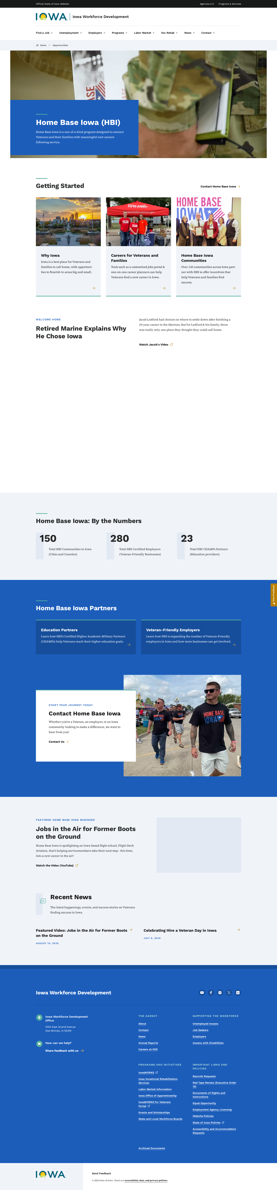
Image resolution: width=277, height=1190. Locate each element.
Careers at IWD (148, 1049)
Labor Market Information (155, 1089)
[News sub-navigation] (193, 33)
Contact (143, 1030)
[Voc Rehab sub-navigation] (176, 33)
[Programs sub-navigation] (126, 33)
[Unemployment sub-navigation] (81, 33)
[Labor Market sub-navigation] (153, 33)
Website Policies (203, 1116)
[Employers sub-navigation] (104, 33)
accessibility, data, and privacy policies (146, 1180)
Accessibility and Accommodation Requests (214, 1130)
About (142, 1023)
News (142, 1036)
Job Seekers (200, 1030)
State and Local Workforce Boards (160, 1118)
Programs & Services (230, 4)
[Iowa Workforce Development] (52, 17)
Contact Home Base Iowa (218, 186)
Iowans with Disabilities (208, 1042)
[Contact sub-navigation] (213, 33)
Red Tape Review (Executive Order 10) (214, 1084)
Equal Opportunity (204, 1103)
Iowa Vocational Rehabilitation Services (158, 1080)
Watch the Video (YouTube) (55, 865)
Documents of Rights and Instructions (209, 1094)
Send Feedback (101, 1173)
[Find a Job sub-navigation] (51, 33)
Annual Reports (148, 1042)
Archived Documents (151, 1148)
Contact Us (56, 741)
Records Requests (204, 1076)
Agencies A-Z (207, 4)
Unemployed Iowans (205, 1023)
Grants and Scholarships (154, 1112)
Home (43, 45)
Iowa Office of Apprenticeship (157, 1095)
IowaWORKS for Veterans (154, 1104)
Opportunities (60, 45)
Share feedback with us (62, 1050)
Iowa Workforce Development (101, 16)
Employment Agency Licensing (212, 1109)
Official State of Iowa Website (52, 4)
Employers (199, 1036)
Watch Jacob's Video (153, 344)
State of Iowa (207, 1122)
